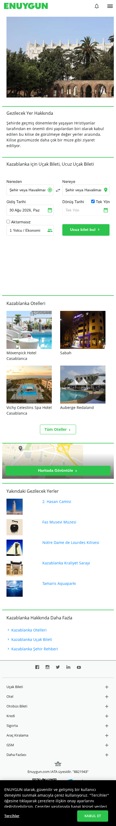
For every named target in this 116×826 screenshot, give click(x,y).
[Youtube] (79, 669)
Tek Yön (72, 210)
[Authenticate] (110, 6)
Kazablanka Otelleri (28, 630)
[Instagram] (47, 669)
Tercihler (11, 815)
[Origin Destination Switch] (58, 190)
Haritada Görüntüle (56, 470)
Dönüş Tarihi (73, 202)
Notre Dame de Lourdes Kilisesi (70, 542)
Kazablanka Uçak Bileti (31, 639)
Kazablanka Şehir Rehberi (34, 648)
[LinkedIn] (68, 669)
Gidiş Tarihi (16, 202)
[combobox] (30, 190)
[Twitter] (58, 669)
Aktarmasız (21, 222)
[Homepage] (26, 6)
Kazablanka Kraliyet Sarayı (66, 562)
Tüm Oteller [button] (56, 429)
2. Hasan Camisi (56, 501)
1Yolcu (25, 230)
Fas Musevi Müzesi (59, 522)
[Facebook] (37, 669)
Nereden (14, 181)
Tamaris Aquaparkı (59, 583)
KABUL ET (92, 815)
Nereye (68, 181)
